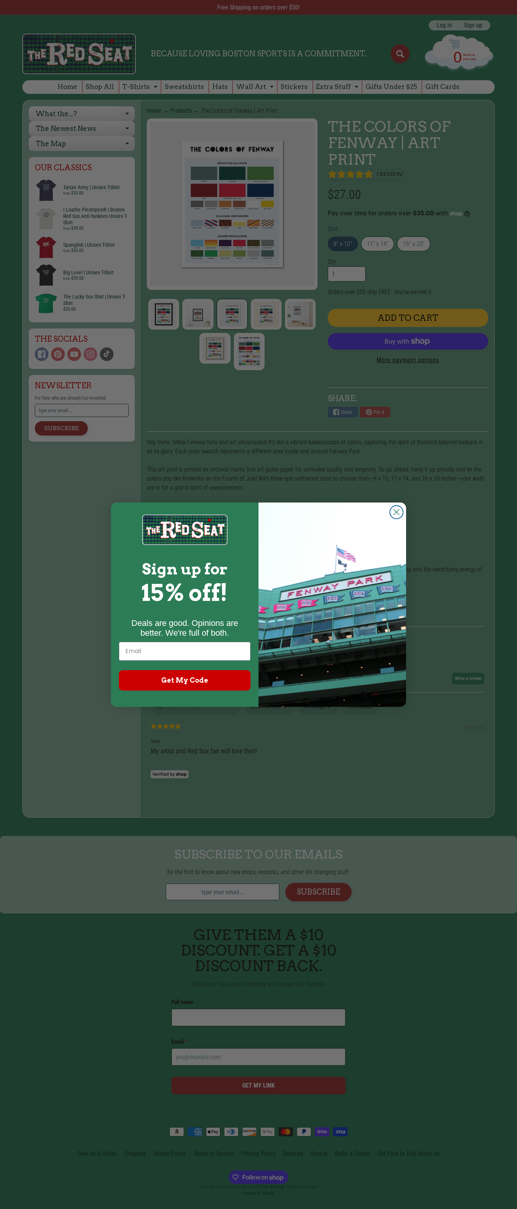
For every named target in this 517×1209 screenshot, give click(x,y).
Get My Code (184, 680)
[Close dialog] (396, 512)
